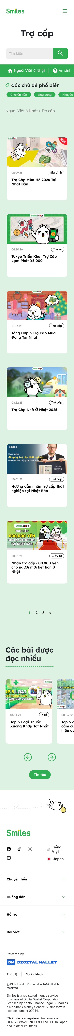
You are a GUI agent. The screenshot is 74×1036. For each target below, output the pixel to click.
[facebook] (9, 848)
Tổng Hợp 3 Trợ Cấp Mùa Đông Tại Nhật (33, 335)
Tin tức (40, 774)
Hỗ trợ (12, 914)
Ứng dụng (45, 94)
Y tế (44, 715)
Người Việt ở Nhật (22, 110)
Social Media (35, 974)
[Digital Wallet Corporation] (32, 962)
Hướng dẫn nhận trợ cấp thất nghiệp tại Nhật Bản (37, 488)
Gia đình (56, 172)
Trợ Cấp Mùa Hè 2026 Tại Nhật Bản (33, 182)
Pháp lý (12, 974)
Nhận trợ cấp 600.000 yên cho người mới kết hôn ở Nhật (35, 567)
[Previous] (28, 756)
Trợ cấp (56, 326)
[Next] (52, 756)
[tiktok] (19, 848)
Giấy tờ (57, 556)
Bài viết (13, 932)
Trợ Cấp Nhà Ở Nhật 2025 (34, 410)
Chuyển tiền (18, 94)
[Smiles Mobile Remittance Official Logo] (15, 11)
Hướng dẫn (16, 897)
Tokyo (57, 249)
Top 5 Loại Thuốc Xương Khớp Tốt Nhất (29, 724)
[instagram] (30, 848)
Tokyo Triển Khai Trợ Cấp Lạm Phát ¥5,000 (34, 258)
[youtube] (9, 857)
